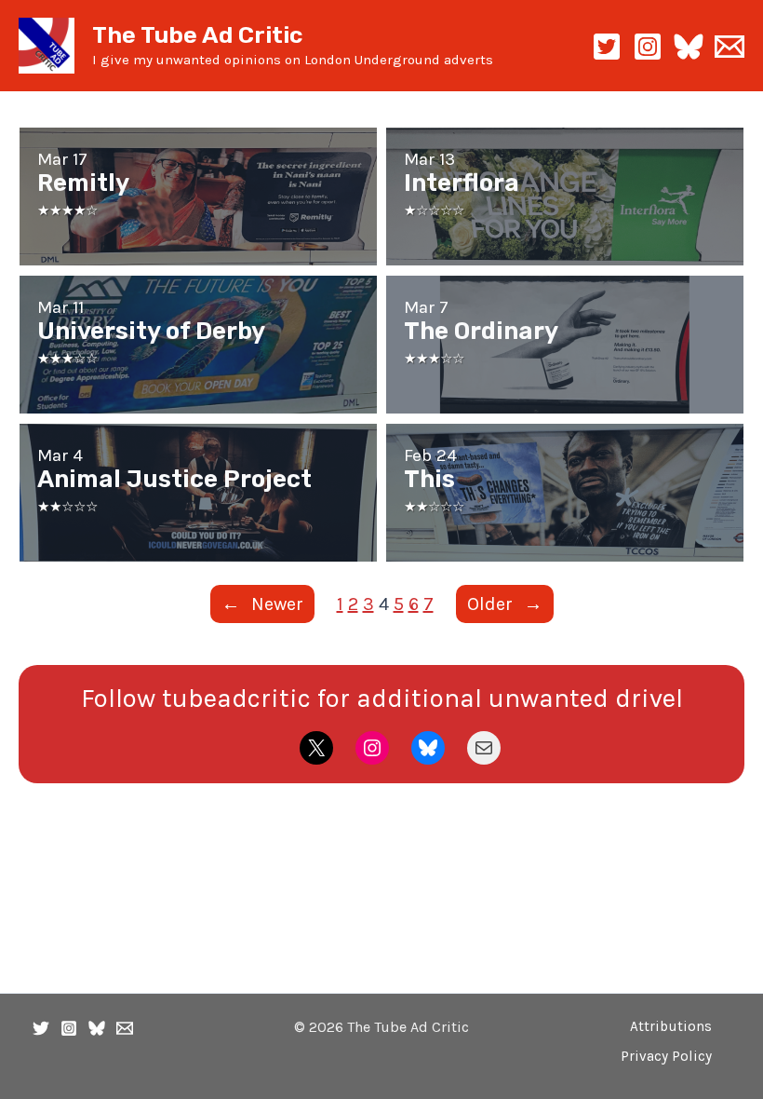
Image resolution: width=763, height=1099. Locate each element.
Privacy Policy (666, 1056)
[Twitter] (41, 1028)
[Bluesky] (688, 46)
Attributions (671, 1026)
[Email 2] (729, 46)
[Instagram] (648, 46)
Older (504, 604)
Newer (262, 604)
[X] (607, 46)
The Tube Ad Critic (197, 34)
